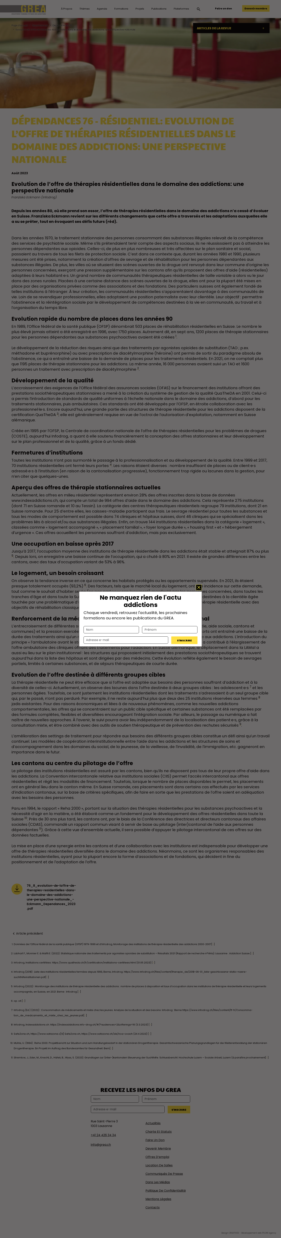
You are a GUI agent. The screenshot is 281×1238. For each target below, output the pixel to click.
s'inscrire (184, 640)
